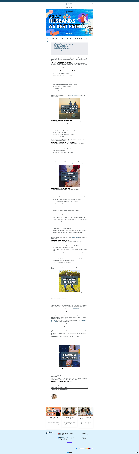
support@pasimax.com (64, 437)
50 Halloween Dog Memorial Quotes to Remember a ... (53, 419)
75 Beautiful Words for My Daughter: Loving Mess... (85, 419)
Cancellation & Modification (86, 434)
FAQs (71, 438)
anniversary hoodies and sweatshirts (74, 163)
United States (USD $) (49, 448)
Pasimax (68, 451)
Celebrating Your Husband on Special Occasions (61, 51)
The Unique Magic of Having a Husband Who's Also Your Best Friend (63, 50)
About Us (71, 433)
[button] (47, 3)
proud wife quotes (71, 267)
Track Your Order (72, 437)
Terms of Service (84, 437)
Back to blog (70, 403)
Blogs (71, 434)
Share (47, 41)
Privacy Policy (84, 438)
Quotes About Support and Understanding (60, 45)
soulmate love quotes (76, 308)
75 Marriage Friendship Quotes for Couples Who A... (69, 419)
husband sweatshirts (75, 95)
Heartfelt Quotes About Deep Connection (60, 47)
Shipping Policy (84, 433)
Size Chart (71, 439)
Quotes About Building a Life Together (59, 49)
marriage (57, 139)
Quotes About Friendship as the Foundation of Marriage (62, 48)
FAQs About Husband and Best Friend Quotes (60, 53)
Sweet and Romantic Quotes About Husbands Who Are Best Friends (63, 44)
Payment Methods (84, 439)
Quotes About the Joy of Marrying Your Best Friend (61, 46)
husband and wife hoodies (75, 237)
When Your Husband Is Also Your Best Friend (60, 43)
